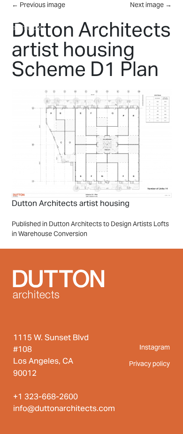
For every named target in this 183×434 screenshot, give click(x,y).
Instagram (154, 347)
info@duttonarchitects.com (64, 408)
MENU (152, 18)
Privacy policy (149, 363)
